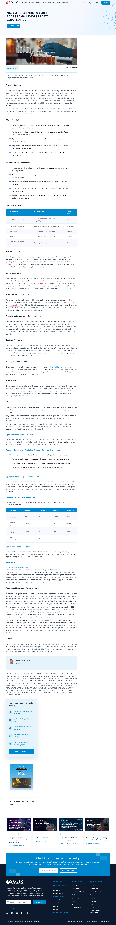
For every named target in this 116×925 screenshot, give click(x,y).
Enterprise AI (56, 890)
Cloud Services (12, 68)
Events (73, 904)
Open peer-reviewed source (19, 567)
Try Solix (105, 2)
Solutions (31, 2)
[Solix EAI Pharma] (12, 2)
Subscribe (39, 902)
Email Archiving (57, 906)
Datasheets (74, 885)
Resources (51, 2)
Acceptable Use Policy (75, 921)
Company (65, 2)
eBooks (73, 895)
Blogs (73, 901)
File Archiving (56, 909)
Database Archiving (58, 903)
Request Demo (94, 888)
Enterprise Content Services (60, 912)
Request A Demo (14, 25)
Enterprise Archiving (58, 896)
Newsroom (93, 901)
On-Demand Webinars (77, 891)
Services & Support (40, 2)
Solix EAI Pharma (56, 367)
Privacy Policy (104, 921)
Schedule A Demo (50, 870)
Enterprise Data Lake (58, 893)
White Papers (75, 888)
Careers (92, 898)
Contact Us (93, 907)
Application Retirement (59, 900)
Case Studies (75, 898)
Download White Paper (15, 845)
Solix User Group (76, 907)
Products (24, 2)
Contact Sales (69, 870)
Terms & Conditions (91, 921)
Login (96, 2)
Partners (58, 2)
